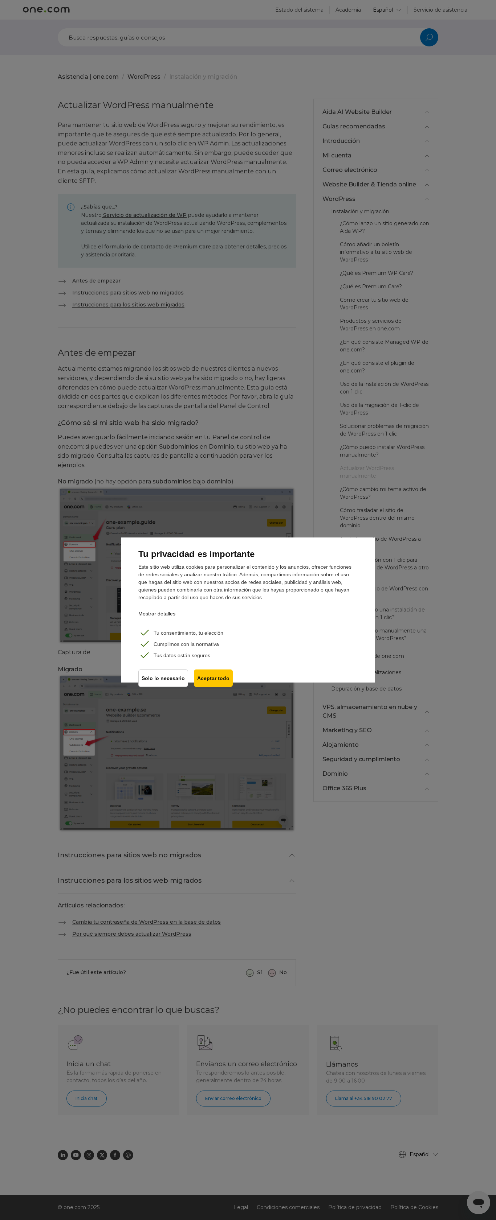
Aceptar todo (213, 678)
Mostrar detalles (156, 614)
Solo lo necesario (163, 678)
